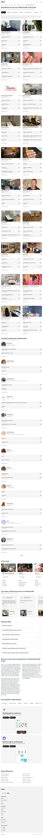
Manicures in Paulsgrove (27, 782)
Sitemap (2, 803)
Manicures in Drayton (26, 775)
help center (37, 675)
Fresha (5, 664)
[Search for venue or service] (37, 2)
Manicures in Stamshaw (5, 773)
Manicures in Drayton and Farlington (7, 782)
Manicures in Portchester (27, 780)
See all (21, 555)
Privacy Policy (3, 819)
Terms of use (3, 822)
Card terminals (3, 811)
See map (33, 9)
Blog (2, 801)
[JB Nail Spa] (24, 575)
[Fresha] (3, 2)
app (8, 693)
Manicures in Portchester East (28, 777)
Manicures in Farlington (5, 780)
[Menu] (40, 1)
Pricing (2, 809)
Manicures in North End (5, 775)
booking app (37, 669)
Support (2, 813)
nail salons (11, 669)
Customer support (4, 800)
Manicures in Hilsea (4, 777)
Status (2, 814)
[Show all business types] (41, 703)
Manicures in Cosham (26, 773)
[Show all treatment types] (41, 12)
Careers (2, 798)
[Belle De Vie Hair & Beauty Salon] (8, 575)
